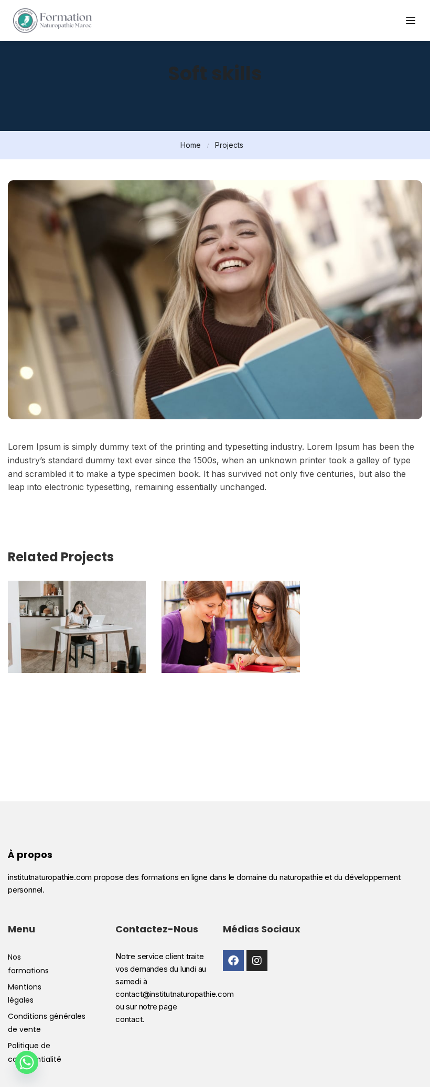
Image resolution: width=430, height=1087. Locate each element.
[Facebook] (233, 960)
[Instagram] (256, 960)
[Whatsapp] (26, 1062)
